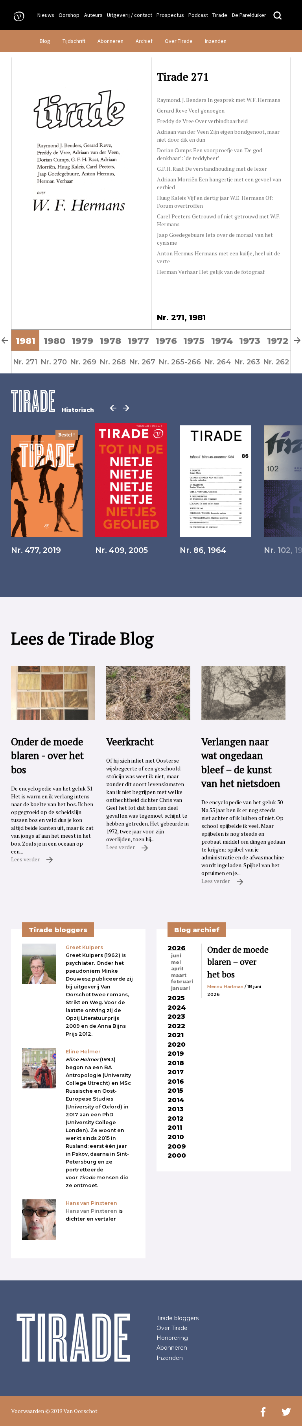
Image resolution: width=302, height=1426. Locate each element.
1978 (110, 340)
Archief (144, 40)
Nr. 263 (247, 361)
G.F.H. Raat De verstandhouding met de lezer (212, 168)
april (177, 969)
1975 (193, 340)
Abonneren (110, 40)
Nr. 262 (276, 361)
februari (182, 982)
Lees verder (26, 859)
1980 (55, 340)
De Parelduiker (249, 14)
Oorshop (69, 14)
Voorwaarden (27, 1411)
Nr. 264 (217, 361)
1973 (249, 340)
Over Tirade (179, 40)
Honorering (172, 1337)
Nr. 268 (112, 361)
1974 (222, 340)
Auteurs (93, 14)
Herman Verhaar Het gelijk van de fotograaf (211, 271)
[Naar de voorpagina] (16, 16)
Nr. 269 (83, 361)
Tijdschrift (74, 40)
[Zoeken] (278, 16)
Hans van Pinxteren (91, 1211)
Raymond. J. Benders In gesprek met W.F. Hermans (218, 99)
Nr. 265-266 (179, 361)
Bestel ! (67, 435)
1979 (82, 340)
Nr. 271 (25, 361)
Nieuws (45, 14)
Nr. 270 (54, 361)
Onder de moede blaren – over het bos (238, 962)
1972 (277, 340)
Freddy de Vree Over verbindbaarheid (202, 121)
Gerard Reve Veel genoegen (191, 110)
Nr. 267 (142, 361)
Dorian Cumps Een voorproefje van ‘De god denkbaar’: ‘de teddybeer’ (209, 154)
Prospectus (170, 14)
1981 (25, 340)
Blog (45, 40)
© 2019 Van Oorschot (71, 1411)
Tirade (219, 14)
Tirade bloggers (178, 1318)
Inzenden (215, 40)
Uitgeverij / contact (129, 14)
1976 (166, 340)
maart (178, 975)
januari (180, 988)
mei (176, 962)
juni (176, 956)
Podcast (198, 14)
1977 (138, 340)
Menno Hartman (225, 986)
